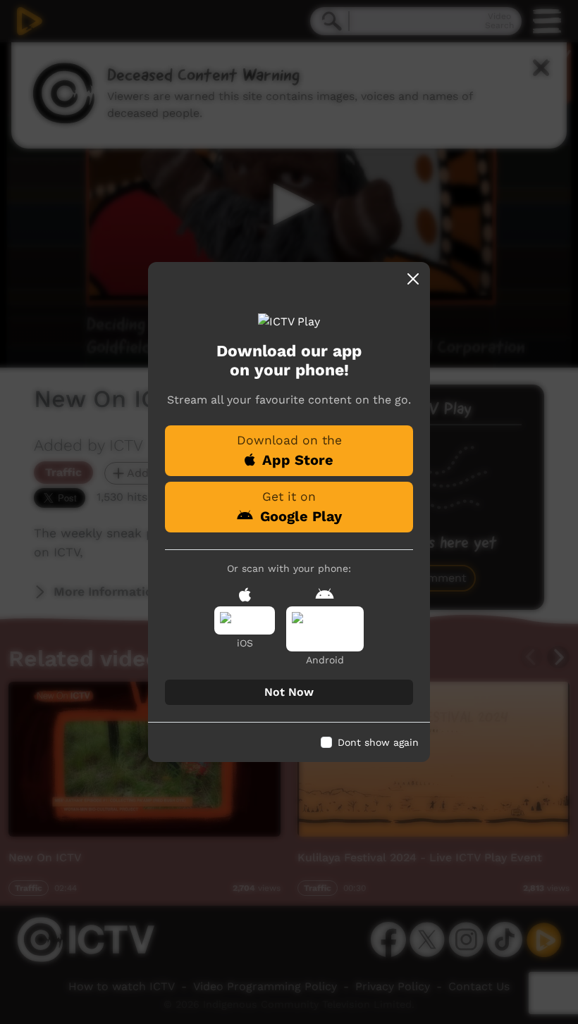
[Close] (413, 279)
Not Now (289, 692)
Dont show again (378, 742)
